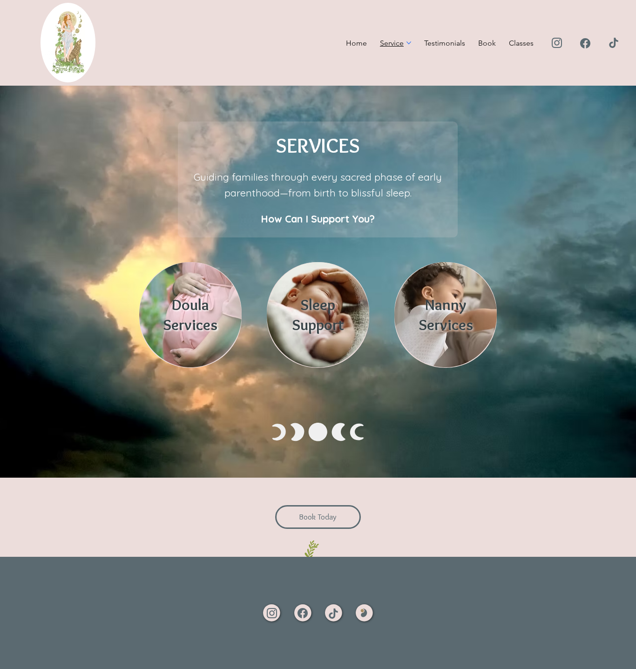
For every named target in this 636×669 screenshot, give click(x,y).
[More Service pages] (408, 43)
